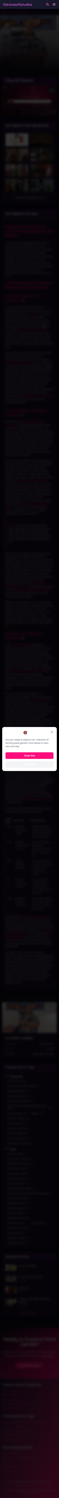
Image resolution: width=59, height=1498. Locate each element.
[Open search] (47, 4)
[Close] (52, 732)
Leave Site (29, 764)
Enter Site (29, 755)
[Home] (17, 4)
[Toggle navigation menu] (54, 4)
